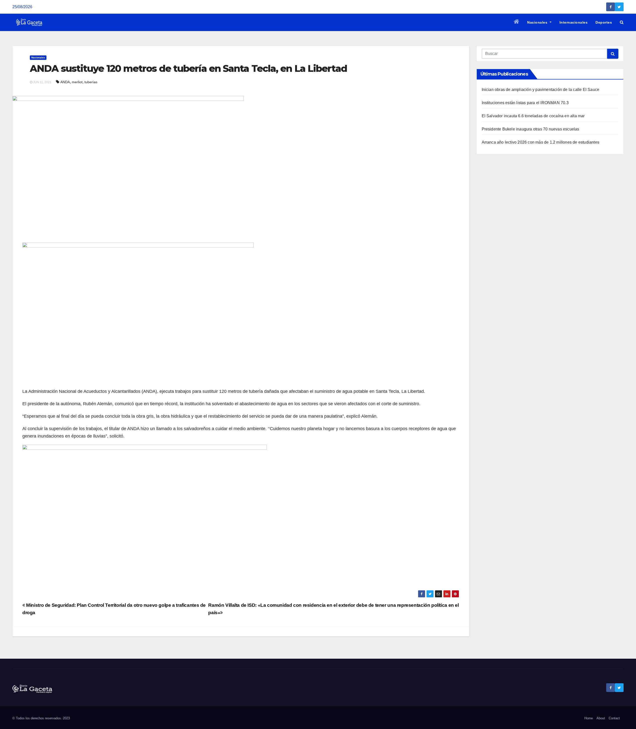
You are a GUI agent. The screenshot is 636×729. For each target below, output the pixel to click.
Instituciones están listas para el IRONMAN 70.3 (525, 103)
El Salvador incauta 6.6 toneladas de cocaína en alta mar (533, 116)
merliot (77, 82)
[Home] (516, 22)
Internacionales (573, 22)
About (600, 718)
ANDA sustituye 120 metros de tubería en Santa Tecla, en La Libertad (188, 68)
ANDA (65, 82)
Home (588, 718)
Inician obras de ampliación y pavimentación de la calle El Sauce (540, 89)
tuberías (90, 82)
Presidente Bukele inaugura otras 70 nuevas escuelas (530, 129)
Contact (614, 718)
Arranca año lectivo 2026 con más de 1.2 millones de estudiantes (540, 142)
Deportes (604, 22)
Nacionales (538, 22)
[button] (622, 22)
